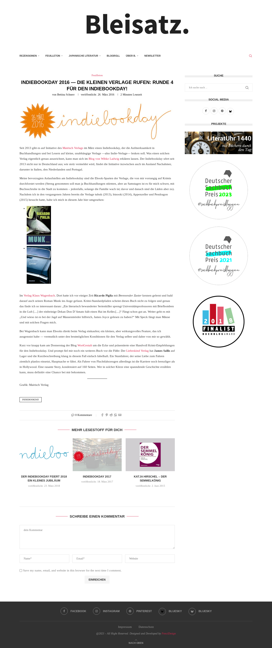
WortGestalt (84, 345)
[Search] (250, 56)
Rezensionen (28, 55)
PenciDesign (169, 633)
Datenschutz (146, 626)
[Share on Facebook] (102, 415)
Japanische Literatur (83, 55)
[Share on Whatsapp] (115, 415)
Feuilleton (52, 55)
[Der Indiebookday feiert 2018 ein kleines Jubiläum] (44, 454)
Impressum (125, 626)
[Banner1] (218, 143)
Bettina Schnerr (66, 94)
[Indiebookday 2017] (97, 454)
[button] (97, 494)
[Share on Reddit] (111, 415)
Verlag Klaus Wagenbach (39, 295)
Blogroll (113, 55)
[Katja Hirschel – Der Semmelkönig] (150, 454)
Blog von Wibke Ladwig (104, 158)
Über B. (131, 55)
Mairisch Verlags (73, 148)
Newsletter (152, 55)
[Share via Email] (119, 415)
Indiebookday (30, 399)
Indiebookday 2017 (97, 476)
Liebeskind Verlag (137, 350)
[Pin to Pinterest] (106, 415)
